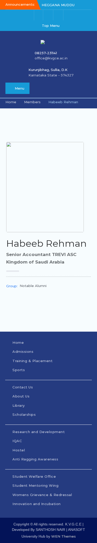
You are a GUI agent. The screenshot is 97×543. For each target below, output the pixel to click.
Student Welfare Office (34, 476)
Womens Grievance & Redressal (42, 495)
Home (18, 342)
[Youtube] (58, 15)
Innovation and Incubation (36, 504)
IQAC (17, 441)
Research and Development (38, 432)
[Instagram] (48, 15)
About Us (20, 396)
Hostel (18, 450)
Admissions (22, 351)
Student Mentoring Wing (35, 485)
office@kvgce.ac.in (51, 58)
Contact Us (22, 387)
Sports (18, 370)
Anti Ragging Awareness (35, 459)
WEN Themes (63, 536)
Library (18, 405)
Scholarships (24, 414)
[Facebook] (38, 15)
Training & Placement (33, 361)
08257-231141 (46, 53)
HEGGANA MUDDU (58, 5)
